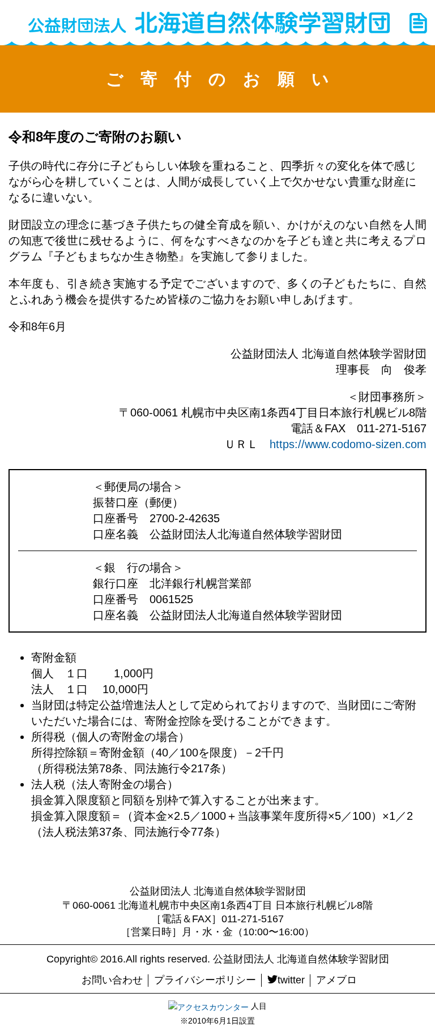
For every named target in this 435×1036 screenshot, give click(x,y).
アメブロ (336, 980)
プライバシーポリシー (205, 980)
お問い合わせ (112, 980)
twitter (291, 980)
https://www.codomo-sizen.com (348, 444)
